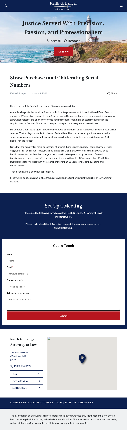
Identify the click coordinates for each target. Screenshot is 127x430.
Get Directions (19, 387)
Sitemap (70, 402)
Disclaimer (85, 402)
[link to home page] (63, 5)
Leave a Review (20, 380)
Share (114, 93)
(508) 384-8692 (22, 365)
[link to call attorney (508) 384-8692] (5, 5)
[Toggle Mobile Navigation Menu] (121, 5)
